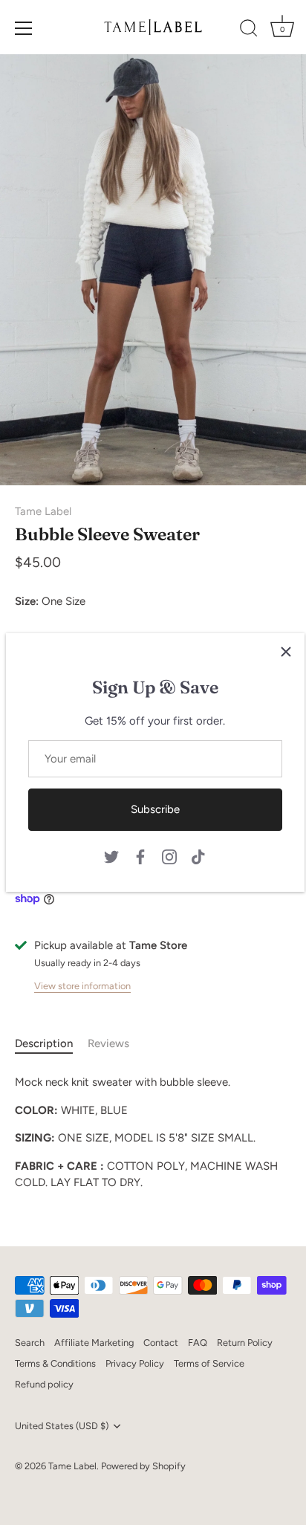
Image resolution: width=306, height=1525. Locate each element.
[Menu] (23, 28)
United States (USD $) (61, 1425)
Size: (27, 601)
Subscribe (155, 809)
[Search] (248, 30)
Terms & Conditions (55, 1363)
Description (44, 1043)
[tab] (51, 1043)
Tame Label (43, 511)
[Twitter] (111, 855)
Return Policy (245, 1342)
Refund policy (44, 1384)
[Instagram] (169, 855)
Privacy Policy (134, 1363)
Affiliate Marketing (94, 1342)
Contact (160, 1342)
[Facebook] (140, 855)
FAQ (197, 1342)
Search (30, 1342)
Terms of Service (209, 1363)
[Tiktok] (198, 855)
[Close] (286, 651)
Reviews (108, 1043)
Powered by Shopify (143, 1465)
